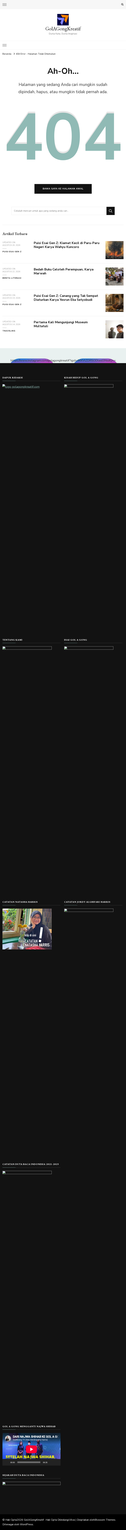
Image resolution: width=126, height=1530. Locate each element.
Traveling (8, 330)
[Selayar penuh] (56, 1462)
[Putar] (6, 1462)
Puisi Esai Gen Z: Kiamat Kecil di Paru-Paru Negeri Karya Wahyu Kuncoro (66, 245)
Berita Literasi (11, 278)
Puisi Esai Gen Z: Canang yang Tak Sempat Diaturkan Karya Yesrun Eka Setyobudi (66, 298)
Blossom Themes (105, 1520)
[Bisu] (51, 1462)
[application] (31, 1449)
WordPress (26, 1524)
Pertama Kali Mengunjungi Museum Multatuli (61, 324)
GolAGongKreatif (63, 28)
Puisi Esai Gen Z (11, 251)
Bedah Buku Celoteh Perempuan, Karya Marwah (64, 271)
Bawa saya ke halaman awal (63, 188)
